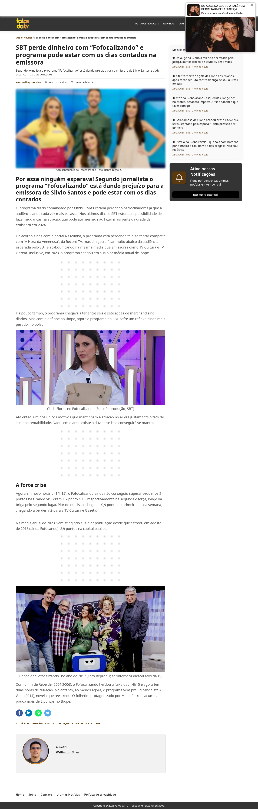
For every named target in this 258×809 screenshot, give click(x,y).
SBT (98, 723)
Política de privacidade (100, 795)
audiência (23, 723)
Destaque (63, 723)
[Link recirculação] (193, 10)
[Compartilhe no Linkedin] (28, 712)
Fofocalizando (82, 723)
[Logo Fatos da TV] (23, 23)
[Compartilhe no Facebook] (19, 712)
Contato (46, 795)
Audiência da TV (43, 723)
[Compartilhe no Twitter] (47, 712)
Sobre (32, 795)
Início (19, 37)
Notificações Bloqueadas (206, 194)
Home (20, 795)
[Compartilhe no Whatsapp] (38, 712)
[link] (35, 751)
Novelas (169, 23)
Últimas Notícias (147, 23)
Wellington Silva (31, 82)
